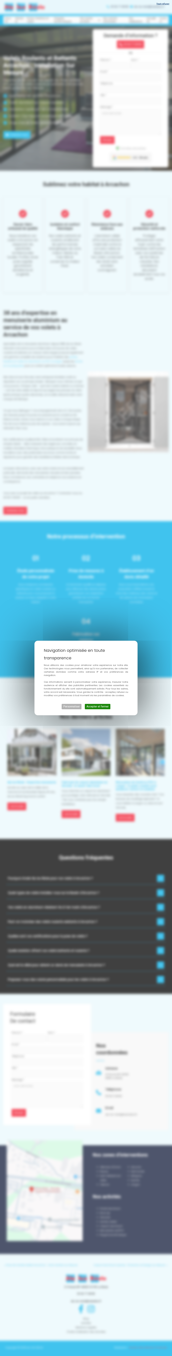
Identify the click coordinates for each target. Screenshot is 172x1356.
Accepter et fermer (98, 706)
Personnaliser (71, 706)
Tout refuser (162, 4)
